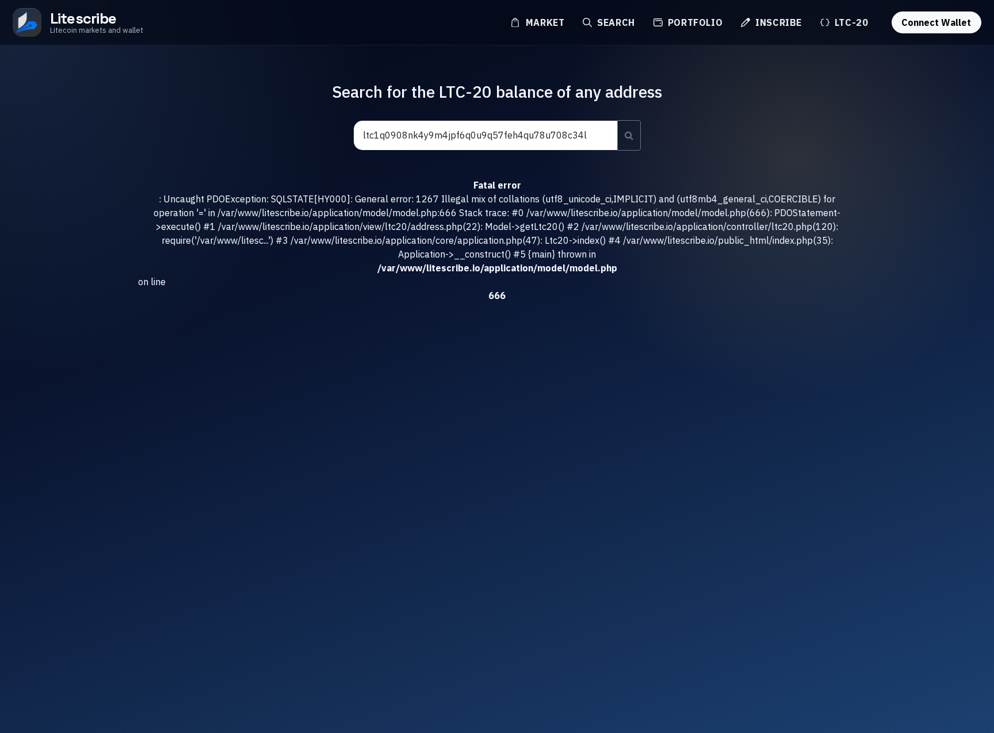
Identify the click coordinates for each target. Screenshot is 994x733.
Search (614, 22)
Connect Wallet (936, 22)
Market (543, 22)
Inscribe (777, 22)
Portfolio (693, 22)
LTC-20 (850, 22)
